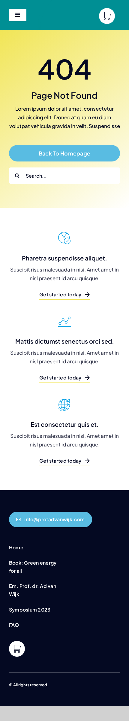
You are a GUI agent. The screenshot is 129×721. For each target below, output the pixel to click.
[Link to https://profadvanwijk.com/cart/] (107, 16)
